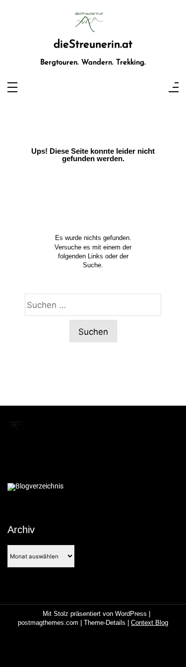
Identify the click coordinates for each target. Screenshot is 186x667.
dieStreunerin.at (93, 45)
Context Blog (149, 622)
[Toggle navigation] (12, 88)
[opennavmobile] (174, 88)
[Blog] (35, 487)
